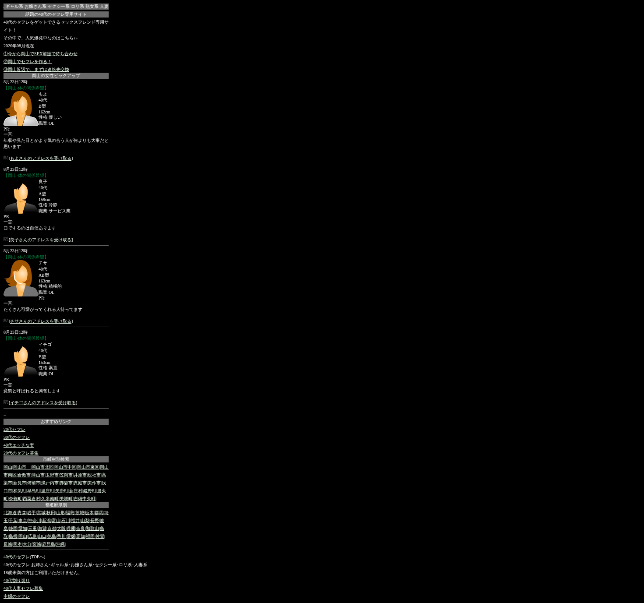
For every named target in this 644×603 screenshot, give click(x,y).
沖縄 (60, 544)
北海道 (10, 512)
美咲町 (66, 498)
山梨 (85, 520)
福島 (70, 512)
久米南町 (50, 498)
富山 (56, 520)
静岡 (13, 528)
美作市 (94, 482)
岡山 (8, 467)
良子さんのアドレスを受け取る (40, 239)
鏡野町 (89, 490)
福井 (75, 520)
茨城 (79, 512)
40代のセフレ (17, 556)
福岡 (90, 536)
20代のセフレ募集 (21, 453)
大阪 (61, 528)
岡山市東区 (88, 467)
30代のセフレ (17, 437)
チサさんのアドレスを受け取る (40, 321)
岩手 (31, 512)
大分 (27, 544)
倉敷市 (24, 475)
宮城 (41, 512)
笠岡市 (66, 475)
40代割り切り (17, 580)
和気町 (19, 490)
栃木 (89, 512)
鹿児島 (48, 544)
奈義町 (15, 498)
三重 (32, 528)
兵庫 (71, 528)
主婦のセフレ (17, 596)
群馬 (99, 512)
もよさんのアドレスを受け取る (40, 158)
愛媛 (71, 536)
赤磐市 (66, 482)
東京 (22, 520)
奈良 (80, 528)
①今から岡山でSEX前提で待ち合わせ (41, 53)
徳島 (51, 536)
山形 (60, 512)
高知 (80, 536)
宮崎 (36, 544)
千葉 (13, 520)
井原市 (80, 475)
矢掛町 (61, 490)
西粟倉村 (31, 498)
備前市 (33, 482)
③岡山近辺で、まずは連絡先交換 (36, 69)
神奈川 (34, 520)
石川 (65, 520)
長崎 (8, 544)
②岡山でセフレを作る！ (28, 61)
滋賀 (42, 528)
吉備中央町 (85, 498)
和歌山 (92, 528)
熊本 (17, 544)
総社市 (94, 475)
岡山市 (22, 467)
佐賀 (100, 536)
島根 (13, 536)
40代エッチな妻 (19, 445)
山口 (42, 536)
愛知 (22, 528)
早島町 (33, 490)
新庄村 (75, 490)
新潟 (46, 520)
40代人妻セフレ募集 (23, 588)
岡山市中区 (65, 467)
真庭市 (80, 482)
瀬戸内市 (50, 482)
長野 (94, 520)
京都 (51, 528)
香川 (61, 536)
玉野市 (52, 475)
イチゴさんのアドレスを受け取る (43, 402)
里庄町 (47, 490)
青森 (22, 512)
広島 (32, 536)
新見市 (19, 482)
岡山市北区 (42, 467)
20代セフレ (14, 429)
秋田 (50, 512)
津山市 (38, 475)
